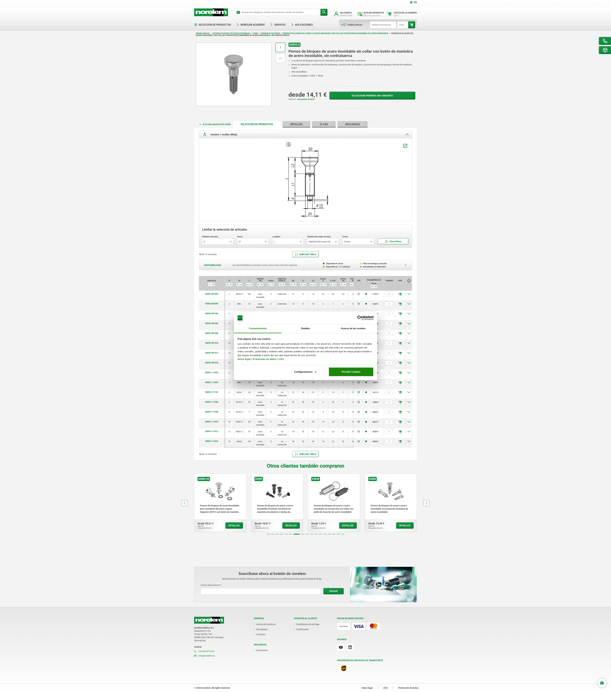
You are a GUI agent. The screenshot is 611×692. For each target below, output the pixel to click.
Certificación (302, 629)
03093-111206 (211, 402)
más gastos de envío (306, 99)
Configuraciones (303, 371)
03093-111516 (211, 441)
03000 (255, 33)
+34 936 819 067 (206, 651)
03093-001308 (211, 333)
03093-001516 (211, 362)
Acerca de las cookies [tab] (353, 328)
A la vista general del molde (217, 124)
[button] (268, 534)
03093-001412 (211, 352)
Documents (262, 650)
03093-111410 (211, 421)
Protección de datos (265, 359)
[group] (220, 502)
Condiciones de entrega (307, 624)
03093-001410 (211, 343)
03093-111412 (211, 431)
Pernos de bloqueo (270, 33)
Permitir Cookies (351, 371)
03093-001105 (211, 313)
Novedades (261, 629)
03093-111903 (211, 372)
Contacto (261, 634)
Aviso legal (244, 359)
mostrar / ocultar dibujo (223, 134)
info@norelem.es (206, 655)
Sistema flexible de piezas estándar (231, 33)
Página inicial (203, 33)
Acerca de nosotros (265, 624)
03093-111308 (211, 411)
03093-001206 (211, 323)
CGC (281, 359)
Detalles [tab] (305, 328)
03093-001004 (211, 303)
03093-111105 (211, 392)
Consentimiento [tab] (258, 328)
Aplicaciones (304, 24)
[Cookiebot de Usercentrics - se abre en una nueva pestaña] (360, 318)
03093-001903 (211, 294)
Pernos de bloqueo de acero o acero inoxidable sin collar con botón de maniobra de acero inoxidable (335, 33)
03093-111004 (211, 382)
